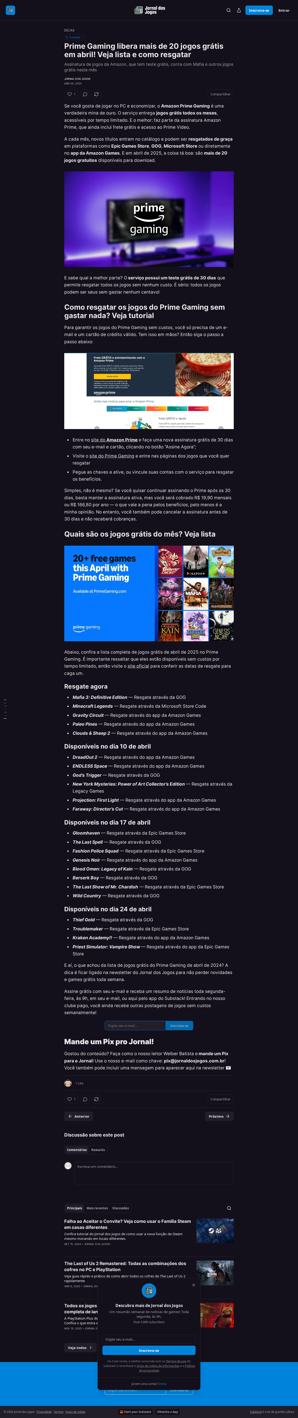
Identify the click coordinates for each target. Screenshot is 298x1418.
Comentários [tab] (77, 1150)
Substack (256, 1412)
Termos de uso (176, 1361)
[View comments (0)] (85, 94)
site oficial (138, 666)
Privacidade (44, 1412)
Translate (74, 37)
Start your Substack (137, 1412)
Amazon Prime (122, 440)
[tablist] (86, 1150)
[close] (193, 1285)
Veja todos (77, 1347)
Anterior (81, 1116)
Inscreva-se (259, 10)
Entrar (284, 10)
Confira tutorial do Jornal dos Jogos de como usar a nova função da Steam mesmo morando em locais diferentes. (123, 1236)
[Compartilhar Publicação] (239, 10)
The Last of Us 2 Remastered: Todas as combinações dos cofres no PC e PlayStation (125, 1266)
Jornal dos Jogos (77, 78)
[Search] (228, 10)
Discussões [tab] (120, 1208)
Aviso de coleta (75, 1412)
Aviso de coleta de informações (158, 1366)
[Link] (57, 311)
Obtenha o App (167, 1412)
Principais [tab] (74, 1208)
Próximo (216, 1116)
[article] (149, 1236)
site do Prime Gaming (111, 456)
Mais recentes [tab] (97, 1208)
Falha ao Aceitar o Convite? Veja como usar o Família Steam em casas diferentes (127, 1224)
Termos (59, 1412)
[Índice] (5, 709)
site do (98, 440)
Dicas (69, 30)
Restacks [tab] (98, 1150)
